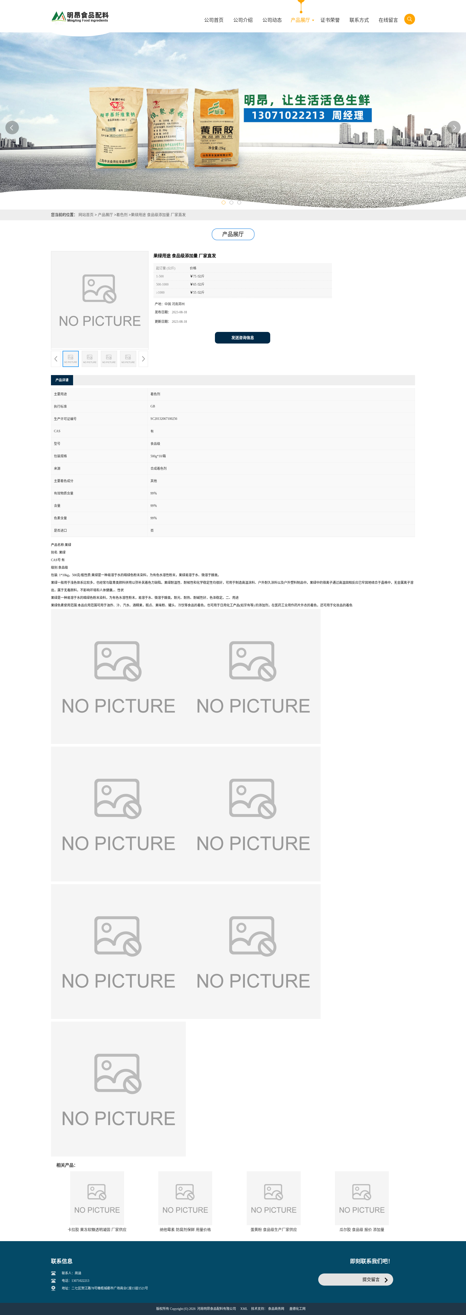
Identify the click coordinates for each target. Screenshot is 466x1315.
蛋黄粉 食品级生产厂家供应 (274, 1230)
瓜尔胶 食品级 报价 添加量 (362, 1230)
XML (244, 1309)
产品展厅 (105, 215)
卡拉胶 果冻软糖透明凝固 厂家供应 (97, 1230)
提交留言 (371, 1279)
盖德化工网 (297, 1309)
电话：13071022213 (75, 1281)
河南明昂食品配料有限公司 (216, 1309)
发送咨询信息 (242, 338)
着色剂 (122, 215)
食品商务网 (276, 1309)
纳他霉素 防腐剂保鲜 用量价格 (185, 1230)
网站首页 (86, 215)
